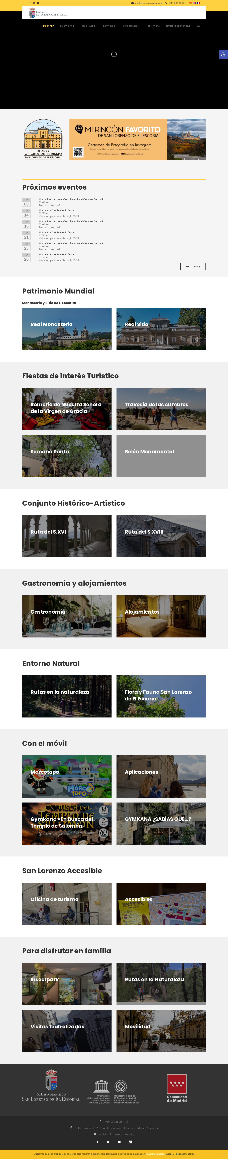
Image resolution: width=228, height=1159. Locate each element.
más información (155, 1153)
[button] (223, 54)
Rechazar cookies (185, 1153)
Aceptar (170, 1153)
